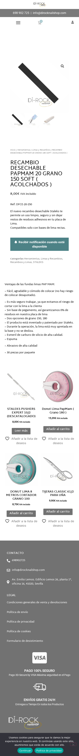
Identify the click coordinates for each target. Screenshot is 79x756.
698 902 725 (21, 13)
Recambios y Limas (21, 262)
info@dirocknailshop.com (49, 13)
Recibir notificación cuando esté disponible (41, 244)
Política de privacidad (49, 750)
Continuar (25, 750)
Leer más (21, 431)
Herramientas (23, 150)
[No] (73, 744)
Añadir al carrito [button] (58, 429)
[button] (18, 22)
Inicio (13, 150)
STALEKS (38, 262)
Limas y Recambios (41, 150)
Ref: (21, 204)
